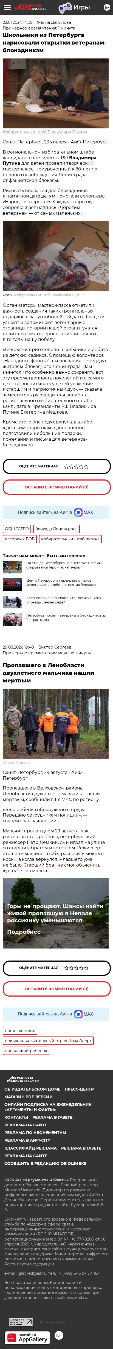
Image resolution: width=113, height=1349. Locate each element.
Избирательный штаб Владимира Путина (45, 131)
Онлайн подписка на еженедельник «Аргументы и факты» (48, 1107)
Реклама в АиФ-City (27, 1140)
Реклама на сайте (25, 1125)
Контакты (16, 1117)
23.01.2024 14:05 (17, 22)
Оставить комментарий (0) (57, 487)
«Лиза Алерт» (16, 762)
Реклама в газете (52, 1117)
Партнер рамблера (52, 1322)
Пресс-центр (79, 1089)
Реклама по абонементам (35, 1132)
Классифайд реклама (30, 1148)
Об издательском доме (32, 1089)
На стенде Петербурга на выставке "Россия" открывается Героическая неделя (64, 565)
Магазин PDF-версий (28, 1096)
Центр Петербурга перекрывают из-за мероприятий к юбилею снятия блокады (61, 582)
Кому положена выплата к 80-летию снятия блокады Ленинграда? (63, 600)
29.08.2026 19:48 (18, 647)
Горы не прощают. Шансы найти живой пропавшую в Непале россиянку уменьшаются (55, 913)
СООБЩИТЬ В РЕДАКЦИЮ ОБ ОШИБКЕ (45, 1163)
